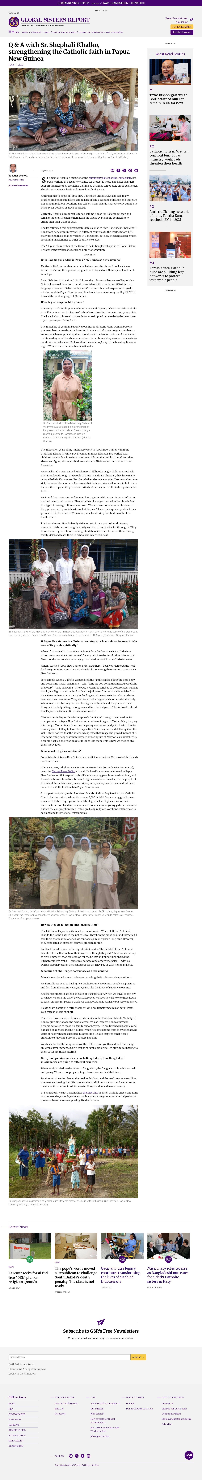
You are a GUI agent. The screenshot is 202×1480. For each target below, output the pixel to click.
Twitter (77, 1456)
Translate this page (182, 32)
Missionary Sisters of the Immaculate (110, 177)
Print (136, 170)
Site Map (95, 1465)
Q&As (47, 32)
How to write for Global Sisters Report (103, 1421)
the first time (90, 1092)
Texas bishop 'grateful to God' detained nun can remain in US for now (168, 99)
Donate (130, 1403)
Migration (15, 1419)
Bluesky (71, 1456)
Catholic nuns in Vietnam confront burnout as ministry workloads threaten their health (170, 157)
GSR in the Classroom (91, 32)
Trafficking (16, 1446)
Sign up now (182, 22)
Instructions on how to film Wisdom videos (105, 1429)
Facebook (82, 1456)
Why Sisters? (97, 1413)
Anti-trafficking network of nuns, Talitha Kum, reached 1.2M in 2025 (169, 216)
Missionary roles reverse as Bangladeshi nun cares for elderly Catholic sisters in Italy (168, 1274)
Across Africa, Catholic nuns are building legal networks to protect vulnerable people (168, 274)
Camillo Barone (62, 1292)
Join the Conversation (18, 185)
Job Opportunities (100, 1436)
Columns (36, 32)
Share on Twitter (124, 170)
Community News (171, 1413)
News (25, 32)
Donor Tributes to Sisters (139, 1408)
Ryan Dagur (106, 1288)
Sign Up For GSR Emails (174, 1408)
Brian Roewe (15, 1288)
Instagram (88, 1456)
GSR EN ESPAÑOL (182, 26)
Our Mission (97, 1408)
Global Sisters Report (189, 1455)
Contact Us (167, 1403)
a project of (101, 2)
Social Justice (17, 1435)
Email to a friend (130, 170)
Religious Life (17, 1430)
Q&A (11, 1409)
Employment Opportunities (176, 1419)
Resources (60, 1413)
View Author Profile (16, 180)
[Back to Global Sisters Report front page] (49, 22)
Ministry (14, 1425)
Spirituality (16, 1440)
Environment (17, 1414)
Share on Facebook (118, 170)
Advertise (167, 1424)
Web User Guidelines (82, 1465)
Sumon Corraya (154, 1288)
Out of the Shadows (64, 32)
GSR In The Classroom (66, 1403)
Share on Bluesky (112, 170)
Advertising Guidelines (64, 1465)
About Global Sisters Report (105, 1403)
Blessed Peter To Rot (63, 771)
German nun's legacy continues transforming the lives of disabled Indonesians (120, 1274)
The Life (59, 1408)
